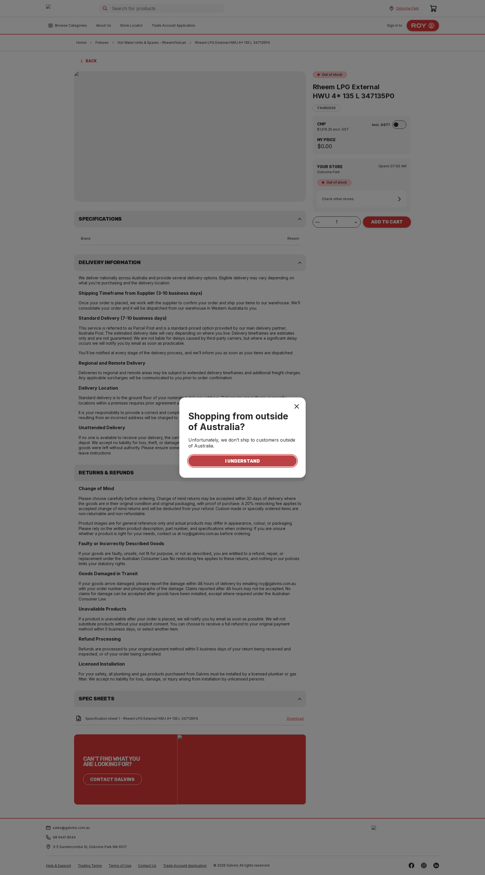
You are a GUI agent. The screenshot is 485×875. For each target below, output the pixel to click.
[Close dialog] (296, 406)
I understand (242, 460)
